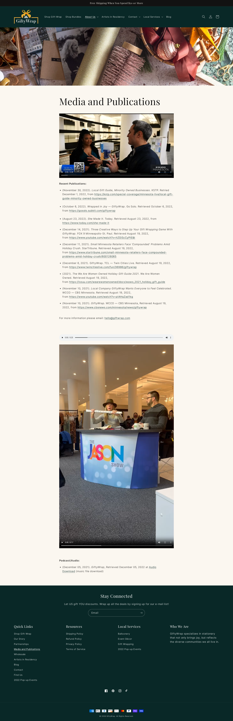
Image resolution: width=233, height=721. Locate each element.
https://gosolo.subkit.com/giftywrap (92, 210)
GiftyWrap (111, 716)
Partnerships (21, 644)
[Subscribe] (141, 613)
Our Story (19, 638)
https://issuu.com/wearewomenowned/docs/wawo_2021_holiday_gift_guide (117, 281)
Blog (16, 664)
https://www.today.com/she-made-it (85, 222)
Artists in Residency (25, 659)
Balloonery (124, 633)
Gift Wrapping (126, 644)
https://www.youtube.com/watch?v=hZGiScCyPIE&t (102, 237)
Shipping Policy (74, 633)
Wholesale (20, 654)
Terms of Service (75, 649)
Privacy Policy (74, 644)
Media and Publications (27, 649)
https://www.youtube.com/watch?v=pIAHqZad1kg (101, 296)
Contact (18, 669)
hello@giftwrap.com (117, 318)
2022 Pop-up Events (25, 680)
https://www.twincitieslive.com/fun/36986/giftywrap (103, 267)
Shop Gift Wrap (22, 633)
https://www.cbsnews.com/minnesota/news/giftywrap (112, 307)
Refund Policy (74, 638)
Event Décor (125, 638)
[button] (91, 16)
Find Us (18, 675)
